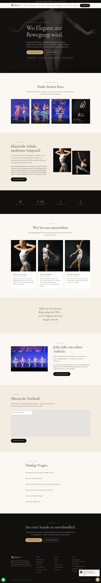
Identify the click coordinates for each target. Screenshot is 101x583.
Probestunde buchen (35, 52)
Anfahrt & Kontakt (18, 440)
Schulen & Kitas (68, 5)
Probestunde (85, 5)
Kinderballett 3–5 (40, 559)
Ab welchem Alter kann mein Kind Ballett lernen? (39, 472)
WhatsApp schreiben (77, 568)
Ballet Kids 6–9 (39, 562)
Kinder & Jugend (32, 5)
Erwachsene (41, 5)
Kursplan (56, 559)
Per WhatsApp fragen (51, 540)
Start (25, 5)
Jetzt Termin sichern (60, 1)
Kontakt (76, 5)
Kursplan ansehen (52, 52)
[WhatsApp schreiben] (3, 580)
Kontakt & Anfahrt (58, 567)
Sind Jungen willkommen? (32, 501)
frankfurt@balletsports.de (78, 566)
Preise (55, 562)
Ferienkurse (59, 5)
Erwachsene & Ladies (41, 569)
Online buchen (57, 569)
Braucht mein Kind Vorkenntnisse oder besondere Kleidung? (42, 484)
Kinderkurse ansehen (62, 374)
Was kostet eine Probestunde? (33, 478)
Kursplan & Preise (50, 5)
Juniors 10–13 (39, 564)
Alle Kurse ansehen (19, 179)
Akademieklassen (40, 567)
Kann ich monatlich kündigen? (34, 496)
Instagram (74, 571)
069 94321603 (75, 564)
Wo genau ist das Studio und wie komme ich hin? (39, 490)
